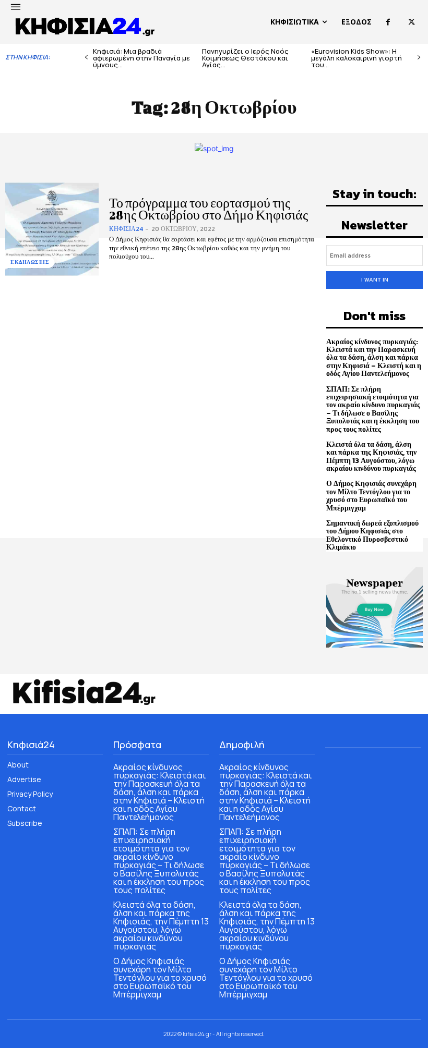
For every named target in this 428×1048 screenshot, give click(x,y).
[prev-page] (86, 57)
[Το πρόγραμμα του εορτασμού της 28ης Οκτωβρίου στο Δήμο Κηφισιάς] (52, 229)
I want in (374, 279)
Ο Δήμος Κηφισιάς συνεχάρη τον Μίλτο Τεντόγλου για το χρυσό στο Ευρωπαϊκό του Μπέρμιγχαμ (371, 495)
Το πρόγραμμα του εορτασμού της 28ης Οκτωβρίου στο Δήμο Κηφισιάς (208, 209)
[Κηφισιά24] (83, 692)
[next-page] (418, 57)
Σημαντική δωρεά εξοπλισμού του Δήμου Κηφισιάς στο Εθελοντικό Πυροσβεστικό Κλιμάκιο (372, 535)
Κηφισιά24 (126, 229)
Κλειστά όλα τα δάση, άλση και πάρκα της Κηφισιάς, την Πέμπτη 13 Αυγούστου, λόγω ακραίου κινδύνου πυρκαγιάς (371, 456)
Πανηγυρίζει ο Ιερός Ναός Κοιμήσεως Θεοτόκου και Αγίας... (245, 57)
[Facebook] (388, 22)
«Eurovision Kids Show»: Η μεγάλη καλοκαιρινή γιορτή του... (356, 57)
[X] (411, 22)
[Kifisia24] (85, 26)
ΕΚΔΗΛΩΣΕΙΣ (29, 262)
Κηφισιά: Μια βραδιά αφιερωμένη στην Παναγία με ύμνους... (141, 57)
